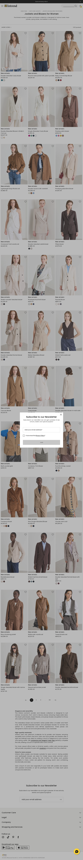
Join (41, 442)
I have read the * (35, 435)
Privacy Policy (40, 435)
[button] (77, 851)
